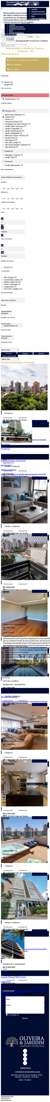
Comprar (6, 481)
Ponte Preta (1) (11, 138)
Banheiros (4, 192)
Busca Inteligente (7, 169)
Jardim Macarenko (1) (14, 165)
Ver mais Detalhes (39, 478)
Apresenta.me (7, 1096)
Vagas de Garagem (8, 202)
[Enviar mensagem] (40, 37)
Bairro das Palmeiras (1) (15, 115)
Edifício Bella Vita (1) (12, 282)
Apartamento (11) (12, 99)
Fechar (41, 353)
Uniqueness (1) (10, 286)
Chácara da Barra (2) (13, 121)
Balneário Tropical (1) (14, 155)
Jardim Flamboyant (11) (14, 131)
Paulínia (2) (9, 151)
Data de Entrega (6, 292)
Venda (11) (8, 82)
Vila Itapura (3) (11, 140)
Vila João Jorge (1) (13, 142)
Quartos (4, 182)
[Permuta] (8, 338)
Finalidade (4, 76)
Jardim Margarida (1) (13, 133)
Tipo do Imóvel (6, 88)
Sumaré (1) (8, 161)
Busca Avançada (9, 356)
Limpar (25, 353)
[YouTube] (25, 1063)
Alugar (12, 481)
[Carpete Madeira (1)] (12, 326)
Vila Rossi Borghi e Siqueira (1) (17, 145)
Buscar (9, 353)
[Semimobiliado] (6, 311)
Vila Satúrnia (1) (11, 147)
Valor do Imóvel (6, 239)
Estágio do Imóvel (7, 261)
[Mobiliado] (6, 313)
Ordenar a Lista (6, 342)
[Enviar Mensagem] (28, 46)
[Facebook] (25, 1055)
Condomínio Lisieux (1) (13, 280)
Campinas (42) (10, 111)
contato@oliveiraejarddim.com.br (27, 1072)
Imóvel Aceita (6, 330)
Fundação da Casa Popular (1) (17, 124)
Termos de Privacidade (28, 1015)
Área (2, 212)
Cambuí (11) (10, 117)
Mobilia (3, 305)
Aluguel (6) (8, 84)
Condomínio (5, 271)
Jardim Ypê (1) (11, 157)
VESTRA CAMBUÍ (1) (13, 289)
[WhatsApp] (25, 1059)
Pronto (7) (8, 267)
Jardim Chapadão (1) (13, 128)
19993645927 (25, 1068)
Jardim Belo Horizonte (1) (15, 126)
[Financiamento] (8, 336)
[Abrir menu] (0, 22)
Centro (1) (9, 119)
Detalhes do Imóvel (8, 317)
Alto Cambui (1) (10, 277)
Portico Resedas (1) (12, 284)
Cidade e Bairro (6, 103)
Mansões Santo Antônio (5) (16, 135)
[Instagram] (25, 1051)
